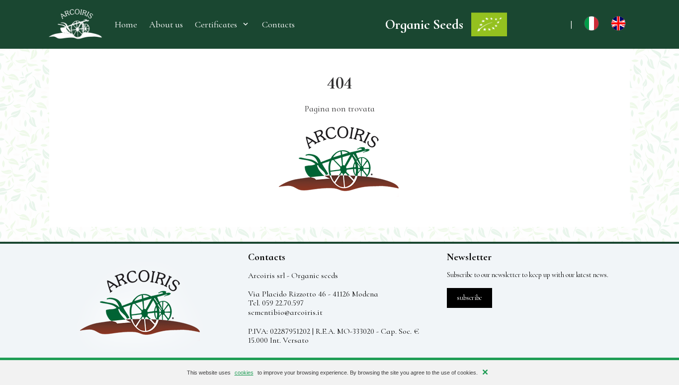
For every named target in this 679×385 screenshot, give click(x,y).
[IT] (591, 27)
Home (126, 24)
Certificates (216, 24)
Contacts (278, 24)
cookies (244, 373)
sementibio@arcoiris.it (285, 312)
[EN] (618, 27)
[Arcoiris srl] (75, 24)
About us (166, 24)
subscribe (469, 297)
